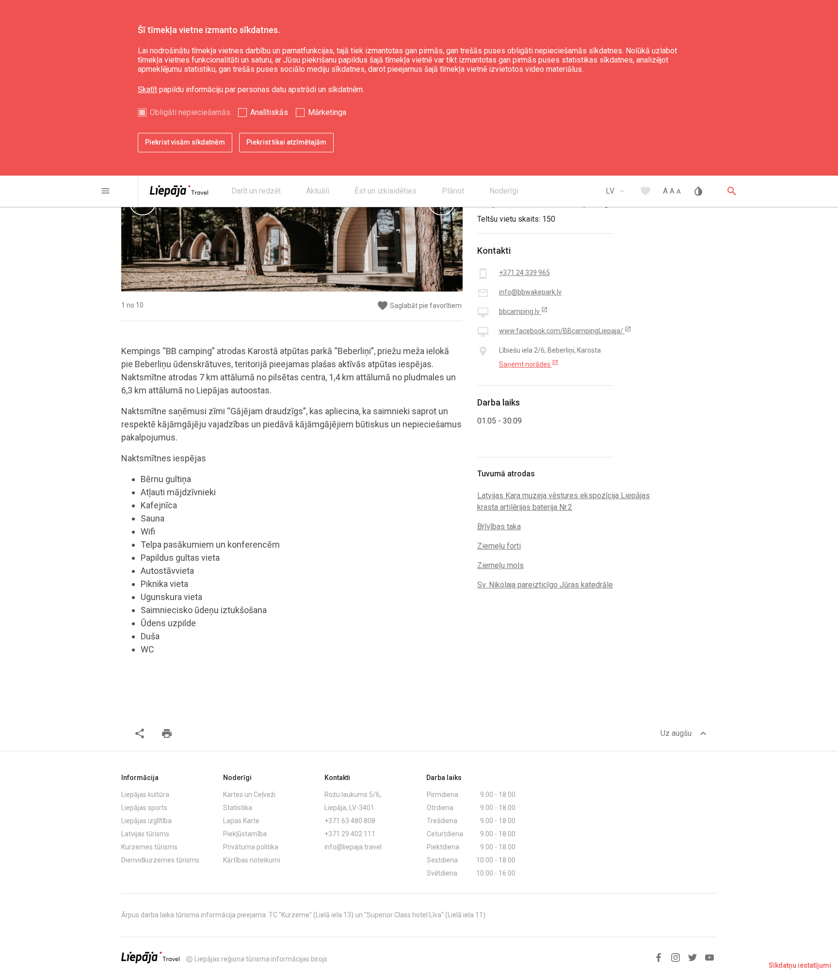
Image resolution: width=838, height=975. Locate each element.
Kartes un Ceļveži (249, 794)
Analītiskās (269, 112)
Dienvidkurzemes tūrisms (160, 860)
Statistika (237, 808)
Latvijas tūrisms (145, 834)
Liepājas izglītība (146, 821)
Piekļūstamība (245, 834)
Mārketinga (327, 112)
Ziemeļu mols (500, 565)
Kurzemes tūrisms (149, 847)
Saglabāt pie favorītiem (419, 305)
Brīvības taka (499, 526)
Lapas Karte (241, 821)
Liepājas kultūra (145, 794)
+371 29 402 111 (349, 834)
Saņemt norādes (529, 363)
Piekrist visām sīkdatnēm (185, 142)
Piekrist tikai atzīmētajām (286, 142)
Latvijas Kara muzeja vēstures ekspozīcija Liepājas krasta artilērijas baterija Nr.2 (563, 501)
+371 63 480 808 (349, 821)
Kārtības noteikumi (251, 860)
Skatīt (147, 89)
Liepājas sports (144, 808)
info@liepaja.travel (353, 847)
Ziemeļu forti (499, 546)
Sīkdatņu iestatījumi (800, 965)
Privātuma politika (250, 847)
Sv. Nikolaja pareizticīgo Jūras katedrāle (545, 584)
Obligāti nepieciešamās (190, 112)
